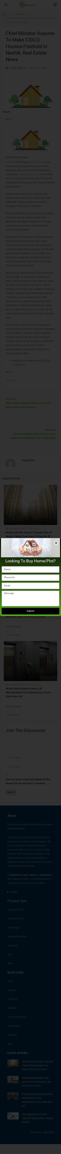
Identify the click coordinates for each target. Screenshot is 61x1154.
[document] (30, 577)
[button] (56, 543)
